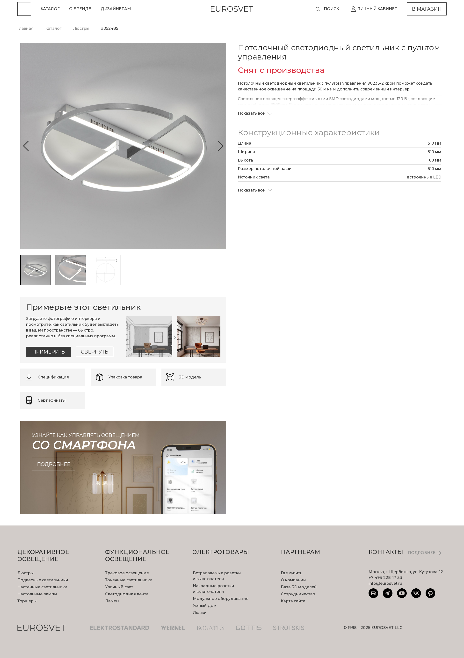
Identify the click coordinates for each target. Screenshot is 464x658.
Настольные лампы (37, 594)
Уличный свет (119, 587)
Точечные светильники (128, 580)
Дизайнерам (116, 9)
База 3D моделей (299, 587)
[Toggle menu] (24, 9)
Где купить (291, 573)
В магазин (427, 9)
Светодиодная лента (127, 594)
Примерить (48, 352)
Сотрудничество (298, 594)
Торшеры (27, 601)
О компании (293, 580)
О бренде (80, 9)
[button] (26, 146)
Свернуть (94, 352)
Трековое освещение (127, 573)
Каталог (50, 9)
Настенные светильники (42, 587)
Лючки (200, 612)
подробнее (53, 464)
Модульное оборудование (220, 598)
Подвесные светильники (42, 580)
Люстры (25, 573)
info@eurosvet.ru (385, 583)
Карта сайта (293, 601)
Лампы (112, 601)
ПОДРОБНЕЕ (422, 552)
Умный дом (205, 605)
